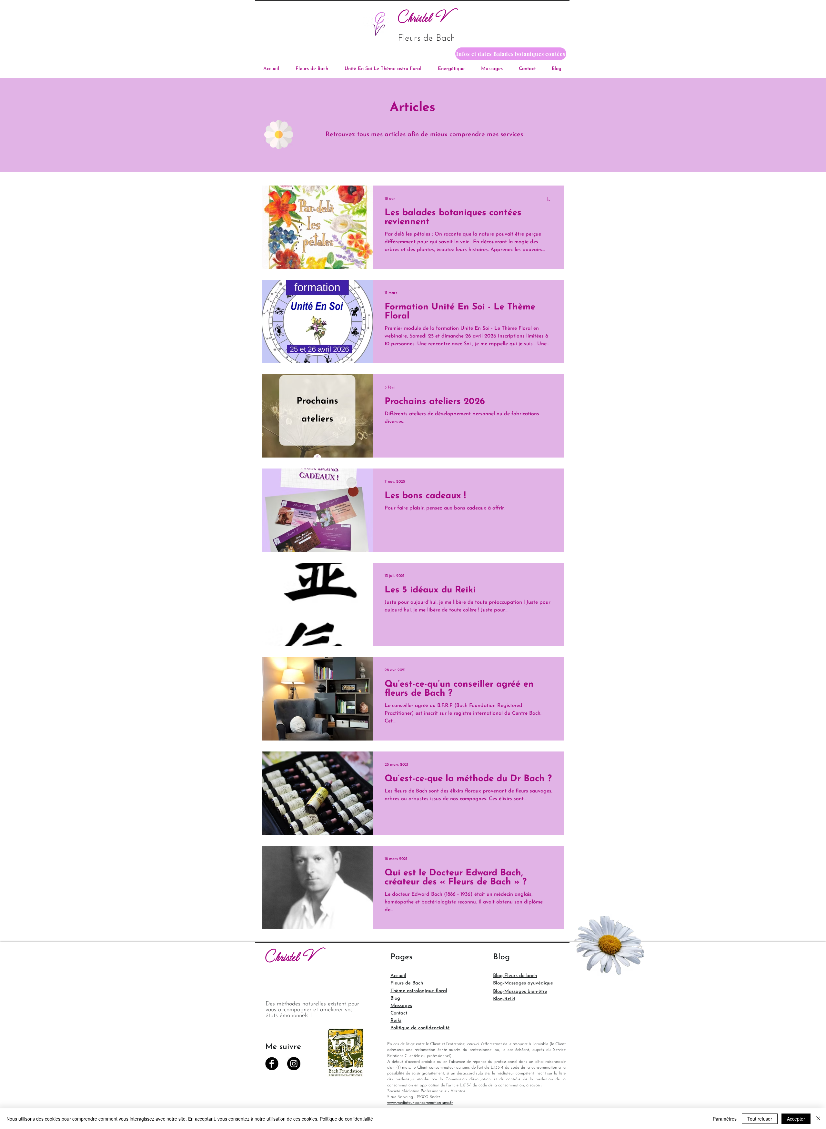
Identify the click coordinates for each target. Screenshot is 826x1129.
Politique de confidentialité (346, 1118)
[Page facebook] (271, 1063)
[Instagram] (293, 1063)
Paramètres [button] (725, 1118)
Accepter (796, 1118)
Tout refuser (759, 1118)
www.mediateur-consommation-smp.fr (420, 1103)
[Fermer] (818, 1119)
